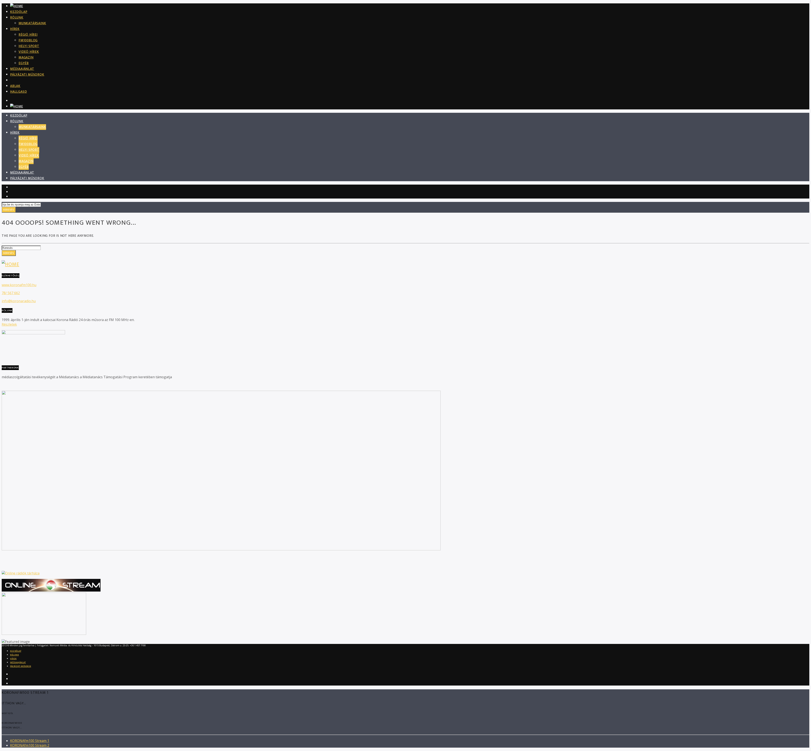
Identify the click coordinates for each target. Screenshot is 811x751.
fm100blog (28, 40)
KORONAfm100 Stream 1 (29, 740)
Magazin (26, 57)
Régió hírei (28, 35)
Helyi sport (29, 46)
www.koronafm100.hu (19, 285)
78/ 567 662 (11, 293)
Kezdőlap (18, 12)
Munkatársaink (32, 23)
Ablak (15, 86)
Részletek (9, 324)
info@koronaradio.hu (19, 301)
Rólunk (16, 17)
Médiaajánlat (22, 69)
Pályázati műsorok (27, 75)
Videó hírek (29, 52)
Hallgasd (18, 92)
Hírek (15, 29)
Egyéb (24, 63)
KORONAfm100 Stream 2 (29, 745)
